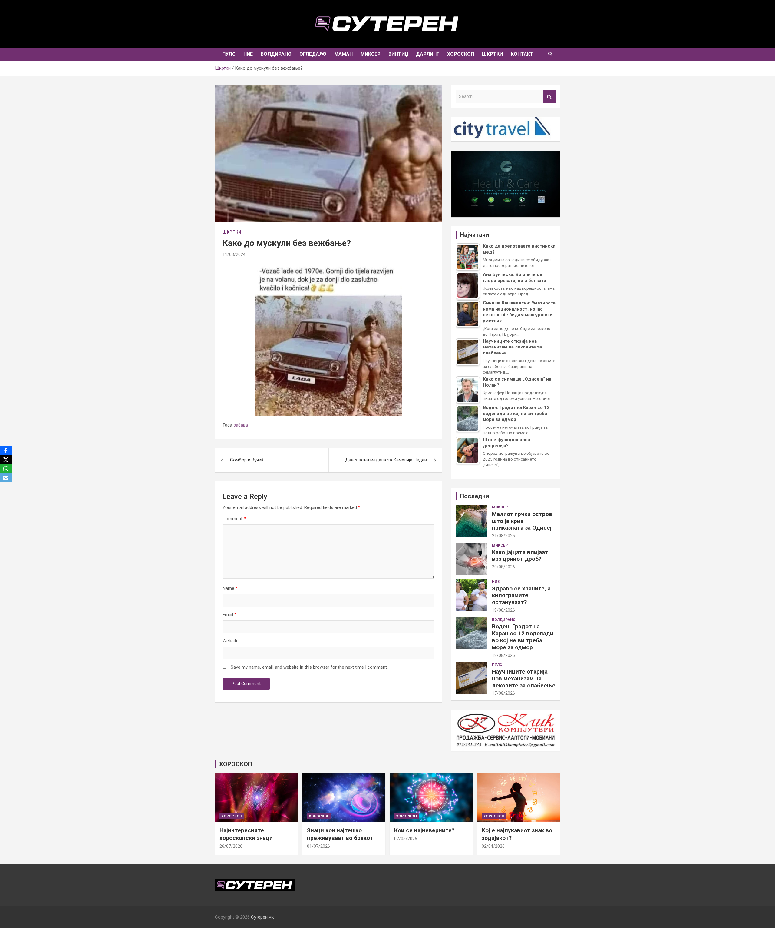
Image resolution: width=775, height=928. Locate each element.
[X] (6, 459)
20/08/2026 (503, 566)
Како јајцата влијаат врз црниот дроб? (520, 556)
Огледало (312, 54)
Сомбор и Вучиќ (247, 460)
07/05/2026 (405, 838)
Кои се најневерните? (424, 830)
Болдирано (276, 54)
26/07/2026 (230, 846)
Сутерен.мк (262, 917)
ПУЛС (229, 54)
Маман (343, 54)
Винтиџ (398, 54)
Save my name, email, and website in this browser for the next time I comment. (309, 667)
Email (229, 614)
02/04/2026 (493, 846)
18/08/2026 (503, 655)
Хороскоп (460, 54)
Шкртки (492, 54)
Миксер (371, 54)
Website (231, 641)
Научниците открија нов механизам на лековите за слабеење (524, 678)
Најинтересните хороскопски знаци (246, 834)
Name (230, 588)
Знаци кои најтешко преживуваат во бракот (340, 834)
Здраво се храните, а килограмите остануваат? (521, 595)
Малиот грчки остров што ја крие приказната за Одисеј (522, 521)
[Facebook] (6, 450)
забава (241, 425)
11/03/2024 (234, 254)
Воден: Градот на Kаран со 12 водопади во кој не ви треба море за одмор (522, 636)
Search (549, 96)
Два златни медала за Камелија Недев (386, 460)
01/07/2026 (318, 846)
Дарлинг (427, 54)
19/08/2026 (503, 610)
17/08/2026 (503, 693)
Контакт (522, 54)
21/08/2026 (503, 535)
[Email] (6, 477)
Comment (234, 518)
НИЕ (248, 54)
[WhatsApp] (6, 468)
